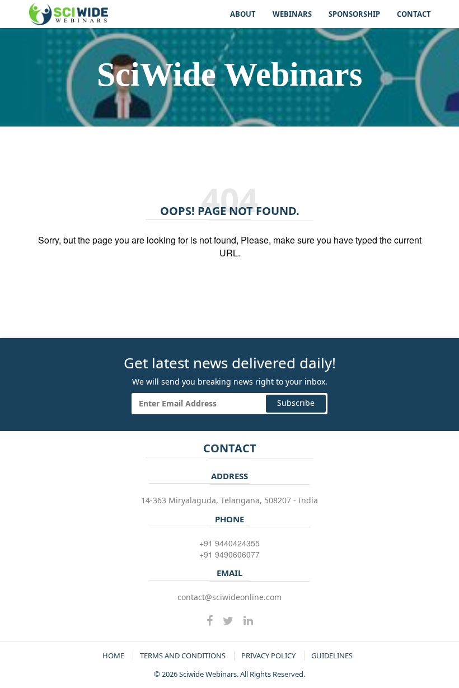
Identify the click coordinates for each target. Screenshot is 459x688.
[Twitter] (228, 620)
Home (113, 655)
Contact (414, 14)
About (243, 14)
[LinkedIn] (248, 620)
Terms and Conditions (183, 655)
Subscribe (296, 402)
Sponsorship (354, 14)
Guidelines (332, 655)
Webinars (292, 14)
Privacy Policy (268, 655)
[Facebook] (210, 620)
